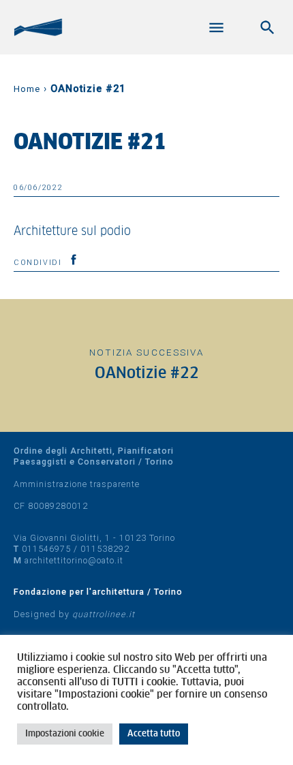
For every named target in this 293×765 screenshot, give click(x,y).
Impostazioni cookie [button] (64, 734)
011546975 (46, 549)
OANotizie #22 (147, 373)
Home (27, 89)
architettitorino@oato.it (74, 560)
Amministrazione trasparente (77, 484)
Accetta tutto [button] (153, 734)
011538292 (104, 549)
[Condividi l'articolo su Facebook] (73, 259)
